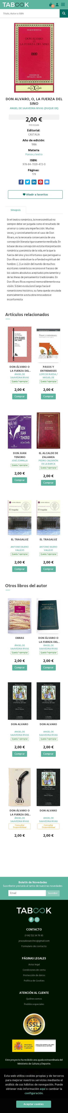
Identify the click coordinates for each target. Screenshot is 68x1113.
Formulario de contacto (34, 946)
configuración (34, 1093)
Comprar (19, 396)
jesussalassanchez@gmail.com (34, 941)
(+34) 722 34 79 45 (34, 935)
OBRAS (19, 638)
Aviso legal (34, 964)
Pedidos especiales (34, 1004)
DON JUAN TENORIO (19, 454)
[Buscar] (64, 13)
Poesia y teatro (34, 154)
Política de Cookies (34, 981)
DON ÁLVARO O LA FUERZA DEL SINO (20, 368)
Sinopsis (16, 210)
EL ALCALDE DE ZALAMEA (48, 454)
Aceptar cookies (34, 1104)
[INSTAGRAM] (37, 919)
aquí (42, 1089)
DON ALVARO (19, 724)
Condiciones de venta (34, 970)
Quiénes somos (34, 999)
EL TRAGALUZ (19, 540)
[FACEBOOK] (31, 919)
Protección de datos (34, 975)
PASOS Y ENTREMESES (48, 368)
